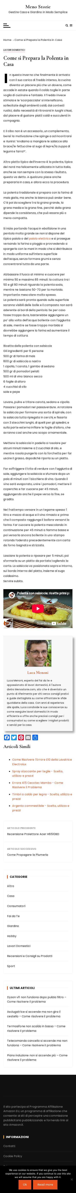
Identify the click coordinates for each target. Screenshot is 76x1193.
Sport (11, 966)
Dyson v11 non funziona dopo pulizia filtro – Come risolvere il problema (36, 999)
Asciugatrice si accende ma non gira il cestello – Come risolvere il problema (33, 1014)
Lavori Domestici (14, 49)
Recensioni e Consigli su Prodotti (29, 956)
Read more (45, 1185)
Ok (25, 1185)
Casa (10, 896)
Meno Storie (38, 7)
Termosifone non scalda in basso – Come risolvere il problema (36, 1028)
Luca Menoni (37, 672)
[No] (71, 1179)
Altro (10, 886)
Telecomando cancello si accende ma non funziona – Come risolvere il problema (37, 1043)
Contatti (9, 1146)
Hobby (11, 936)
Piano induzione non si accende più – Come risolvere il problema (37, 1057)
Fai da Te (13, 916)
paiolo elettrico (40, 239)
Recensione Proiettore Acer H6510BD (33, 834)
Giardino (13, 926)
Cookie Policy (12, 1156)
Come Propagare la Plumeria (27, 855)
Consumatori (16, 906)
